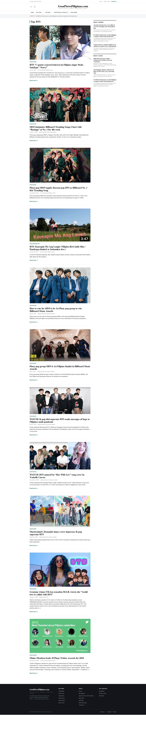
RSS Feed (101, 695)
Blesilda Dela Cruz (43, 597)
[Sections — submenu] (43, 12)
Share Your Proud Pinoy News (86, 695)
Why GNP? (81, 698)
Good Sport (61, 695)
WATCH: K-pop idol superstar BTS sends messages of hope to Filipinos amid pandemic (60, 420)
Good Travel (61, 702)
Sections (39, 12)
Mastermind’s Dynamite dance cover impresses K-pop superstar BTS (56, 533)
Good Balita (61, 691)
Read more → (34, 80)
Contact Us (81, 705)
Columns (47, 12)
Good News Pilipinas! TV (61, 12)
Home (32, 12)
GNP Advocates (83, 702)
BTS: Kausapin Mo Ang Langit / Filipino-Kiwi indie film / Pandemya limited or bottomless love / (57, 248)
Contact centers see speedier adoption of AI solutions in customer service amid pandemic (105, 45)
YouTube (114, 711)
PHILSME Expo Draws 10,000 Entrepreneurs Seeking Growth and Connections (103, 60)
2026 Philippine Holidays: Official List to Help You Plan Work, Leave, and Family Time (104, 71)
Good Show (33, 61)
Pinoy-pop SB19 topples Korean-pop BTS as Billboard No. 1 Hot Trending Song (58, 189)
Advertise (81, 700)
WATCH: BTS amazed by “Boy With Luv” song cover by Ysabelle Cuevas (57, 476)
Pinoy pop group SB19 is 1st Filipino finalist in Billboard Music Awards (60, 368)
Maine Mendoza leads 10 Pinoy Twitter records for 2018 (57, 658)
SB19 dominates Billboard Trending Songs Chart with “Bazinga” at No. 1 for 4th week (56, 128)
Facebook (102, 711)
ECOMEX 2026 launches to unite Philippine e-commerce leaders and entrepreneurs (56, 16)
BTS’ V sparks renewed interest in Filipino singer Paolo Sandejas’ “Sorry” (56, 66)
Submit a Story (107, 1)
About (101, 1)
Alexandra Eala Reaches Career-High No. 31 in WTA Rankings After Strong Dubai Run (104, 26)
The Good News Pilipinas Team (45, 70)
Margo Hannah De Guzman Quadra (47, 132)
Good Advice (62, 700)
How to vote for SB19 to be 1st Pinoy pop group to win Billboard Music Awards (56, 310)
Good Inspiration (35, 243)
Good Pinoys (33, 655)
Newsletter (113, 1)
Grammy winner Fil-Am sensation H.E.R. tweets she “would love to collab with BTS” (59, 593)
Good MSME (73, 12)
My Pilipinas (82, 693)
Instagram (109, 711)
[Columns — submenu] (52, 12)
